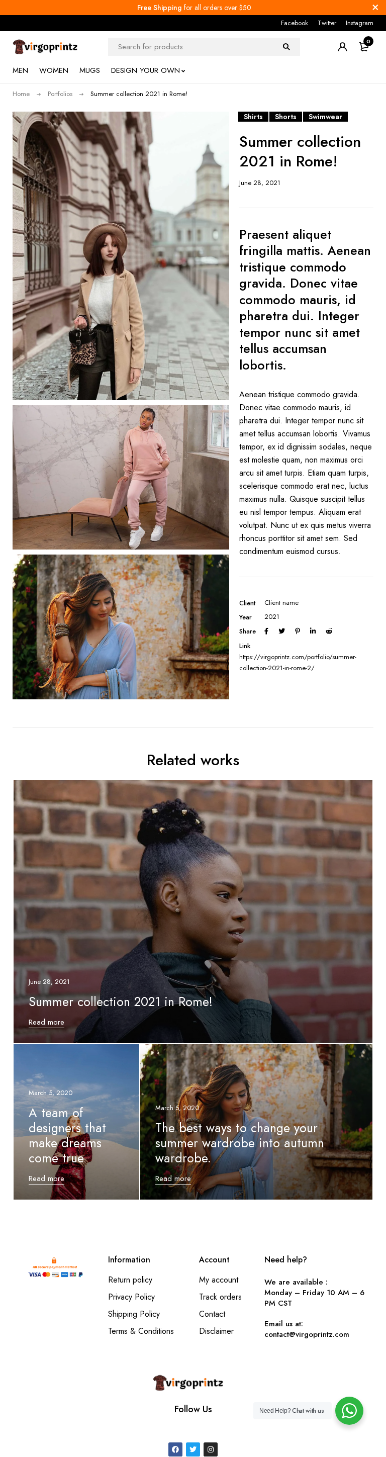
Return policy (130, 1280)
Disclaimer (216, 1331)
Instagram (359, 23)
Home (21, 94)
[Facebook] (175, 1449)
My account (218, 1280)
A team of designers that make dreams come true (67, 1135)
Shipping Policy (134, 1314)
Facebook (294, 23)
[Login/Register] (342, 46)
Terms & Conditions (141, 1331)
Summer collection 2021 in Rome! (121, 1001)
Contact (212, 1314)
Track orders (220, 1297)
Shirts (253, 117)
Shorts (286, 117)
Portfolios (60, 94)
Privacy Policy (131, 1297)
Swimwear (325, 117)
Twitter (327, 23)
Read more (46, 1022)
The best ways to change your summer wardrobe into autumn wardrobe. (239, 1143)
